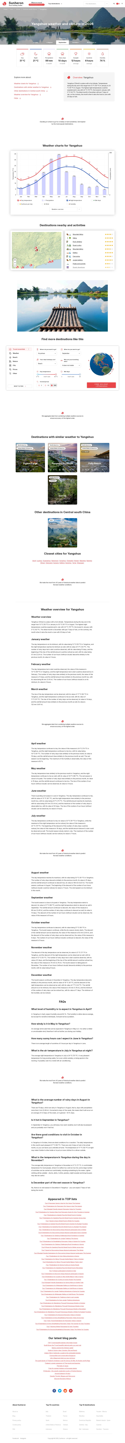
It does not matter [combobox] (68, 365)
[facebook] (54, 1391)
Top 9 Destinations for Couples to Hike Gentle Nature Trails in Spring (62, 1276)
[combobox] (84, 4)
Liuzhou (39, 561)
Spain (47, 1420)
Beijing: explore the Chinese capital (62, 1348)
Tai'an (74, 563)
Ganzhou (68, 563)
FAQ (14, 1429)
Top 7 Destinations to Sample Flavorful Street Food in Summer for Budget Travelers (62, 1224)
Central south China (30, 9)
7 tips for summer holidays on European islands (62, 1368)
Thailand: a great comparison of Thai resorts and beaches (62, 1363)
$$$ (55, 385)
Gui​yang (56, 563)
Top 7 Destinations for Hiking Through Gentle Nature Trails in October (62, 1259)
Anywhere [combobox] (41, 353)
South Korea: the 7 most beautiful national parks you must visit (62, 1345)
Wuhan (76, 561)
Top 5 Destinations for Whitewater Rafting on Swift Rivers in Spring (62, 1285)
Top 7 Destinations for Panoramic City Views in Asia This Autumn (62, 1206)
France (65, 1416)
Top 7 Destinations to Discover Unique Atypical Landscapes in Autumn (62, 1274)
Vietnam (65, 1424)
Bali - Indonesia (83, 1429)
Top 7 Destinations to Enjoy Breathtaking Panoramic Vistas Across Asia (62, 1318)
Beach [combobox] (40, 363)
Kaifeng (62, 563)
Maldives (82, 1411)
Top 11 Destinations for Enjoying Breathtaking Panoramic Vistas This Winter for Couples (62, 1329)
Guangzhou (47, 561)
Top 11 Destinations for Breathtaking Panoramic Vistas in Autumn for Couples (62, 1241)
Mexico (65, 1420)
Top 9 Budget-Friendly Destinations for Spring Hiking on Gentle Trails (62, 1282)
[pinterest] (71, 1391)
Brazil (64, 1411)
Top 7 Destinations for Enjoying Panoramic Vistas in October (62, 1315)
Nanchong (54, 561)
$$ (48, 385)
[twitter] (60, 1391)
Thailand (48, 1416)
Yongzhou (62, 561)
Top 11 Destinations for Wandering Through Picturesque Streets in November (62, 1309)
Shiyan (42, 563)
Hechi (34, 561)
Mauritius (81, 1416)
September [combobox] (65, 353)
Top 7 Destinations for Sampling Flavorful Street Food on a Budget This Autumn (62, 1227)
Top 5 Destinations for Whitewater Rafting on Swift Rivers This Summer (62, 1294)
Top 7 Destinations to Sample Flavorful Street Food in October (62, 1215)
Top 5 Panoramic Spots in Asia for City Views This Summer (62, 1203)
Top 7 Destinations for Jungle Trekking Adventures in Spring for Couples (62, 1291)
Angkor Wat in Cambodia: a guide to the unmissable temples (62, 1353)
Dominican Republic (85, 1420)
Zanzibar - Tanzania (102, 1429)
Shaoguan (80, 563)
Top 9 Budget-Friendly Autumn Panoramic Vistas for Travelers (62, 1209)
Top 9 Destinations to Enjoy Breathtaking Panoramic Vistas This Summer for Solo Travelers (62, 1323)
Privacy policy (17, 1420)
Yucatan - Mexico (101, 1411)
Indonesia (49, 1429)
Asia (11, 9)
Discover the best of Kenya (62, 1378)
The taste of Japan (62, 1366)
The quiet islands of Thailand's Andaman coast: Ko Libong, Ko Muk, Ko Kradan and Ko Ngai (62, 1360)
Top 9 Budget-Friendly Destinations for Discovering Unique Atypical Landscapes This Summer (62, 1253)
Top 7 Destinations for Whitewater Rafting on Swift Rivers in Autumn (62, 1288)
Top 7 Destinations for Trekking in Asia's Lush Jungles (62, 1297)
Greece (65, 1429)
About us (15, 1411)
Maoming (83, 561)
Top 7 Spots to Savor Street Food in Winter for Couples (62, 1221)
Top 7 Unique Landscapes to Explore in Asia (62, 1271)
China (18, 9)
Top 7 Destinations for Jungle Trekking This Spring (62, 1238)
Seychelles (99, 1416)
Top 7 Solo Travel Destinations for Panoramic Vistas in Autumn (62, 1320)
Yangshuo (43, 9)
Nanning (89, 561)
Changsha (70, 561)
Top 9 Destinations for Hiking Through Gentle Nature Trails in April (62, 1262)
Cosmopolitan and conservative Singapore (62, 1355)
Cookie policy (17, 1424)
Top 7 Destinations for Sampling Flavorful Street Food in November (62, 1268)
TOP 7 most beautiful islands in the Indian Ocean (62, 1342)
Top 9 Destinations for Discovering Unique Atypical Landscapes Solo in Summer (62, 1232)
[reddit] (65, 1391)
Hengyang (49, 563)
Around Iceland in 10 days (62, 1373)
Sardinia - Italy (83, 1424)
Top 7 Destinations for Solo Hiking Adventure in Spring (62, 1256)
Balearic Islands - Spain (103, 1420)
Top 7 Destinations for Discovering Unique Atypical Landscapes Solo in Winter (62, 1229)
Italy (47, 1411)
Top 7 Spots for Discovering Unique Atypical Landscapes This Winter (62, 1250)
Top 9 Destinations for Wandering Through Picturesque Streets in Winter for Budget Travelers (62, 1312)
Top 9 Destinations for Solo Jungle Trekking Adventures (62, 1300)
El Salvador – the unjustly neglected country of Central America (63, 1371)
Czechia (98, 1424)
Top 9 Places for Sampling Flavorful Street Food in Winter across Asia (63, 1247)
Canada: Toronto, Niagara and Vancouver (62, 1376)
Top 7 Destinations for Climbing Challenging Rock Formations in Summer (62, 1235)
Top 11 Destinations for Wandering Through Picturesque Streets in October (62, 1303)
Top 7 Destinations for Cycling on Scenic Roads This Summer (62, 1279)
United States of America (53, 1424)
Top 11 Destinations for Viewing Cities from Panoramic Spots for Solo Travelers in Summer (62, 1212)
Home (6, 9)
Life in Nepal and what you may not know (62, 1358)
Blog (14, 1416)
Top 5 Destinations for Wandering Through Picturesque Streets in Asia (62, 1306)
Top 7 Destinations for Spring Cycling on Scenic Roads (62, 1265)
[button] (15, 260)
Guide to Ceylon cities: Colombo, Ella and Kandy (62, 1350)
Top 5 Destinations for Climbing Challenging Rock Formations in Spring (62, 1244)
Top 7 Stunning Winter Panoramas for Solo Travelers (63, 1326)
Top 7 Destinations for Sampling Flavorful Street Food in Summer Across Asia (62, 1218)
